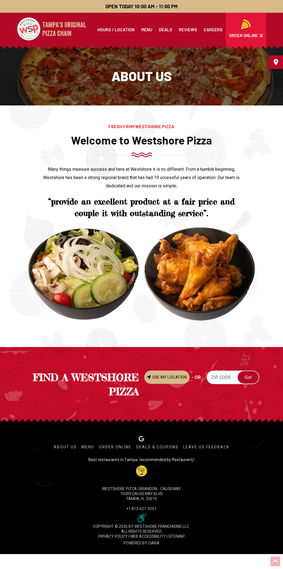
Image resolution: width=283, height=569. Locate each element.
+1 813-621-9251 (141, 508)
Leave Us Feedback (206, 447)
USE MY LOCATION (169, 377)
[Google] (141, 439)
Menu (88, 447)
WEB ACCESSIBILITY (148, 536)
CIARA (153, 543)
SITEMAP (176, 536)
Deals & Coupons (157, 447)
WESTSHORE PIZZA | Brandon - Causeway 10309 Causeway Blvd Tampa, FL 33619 (141, 494)
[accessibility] (141, 517)
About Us (65, 447)
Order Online (115, 447)
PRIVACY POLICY (113, 536)
